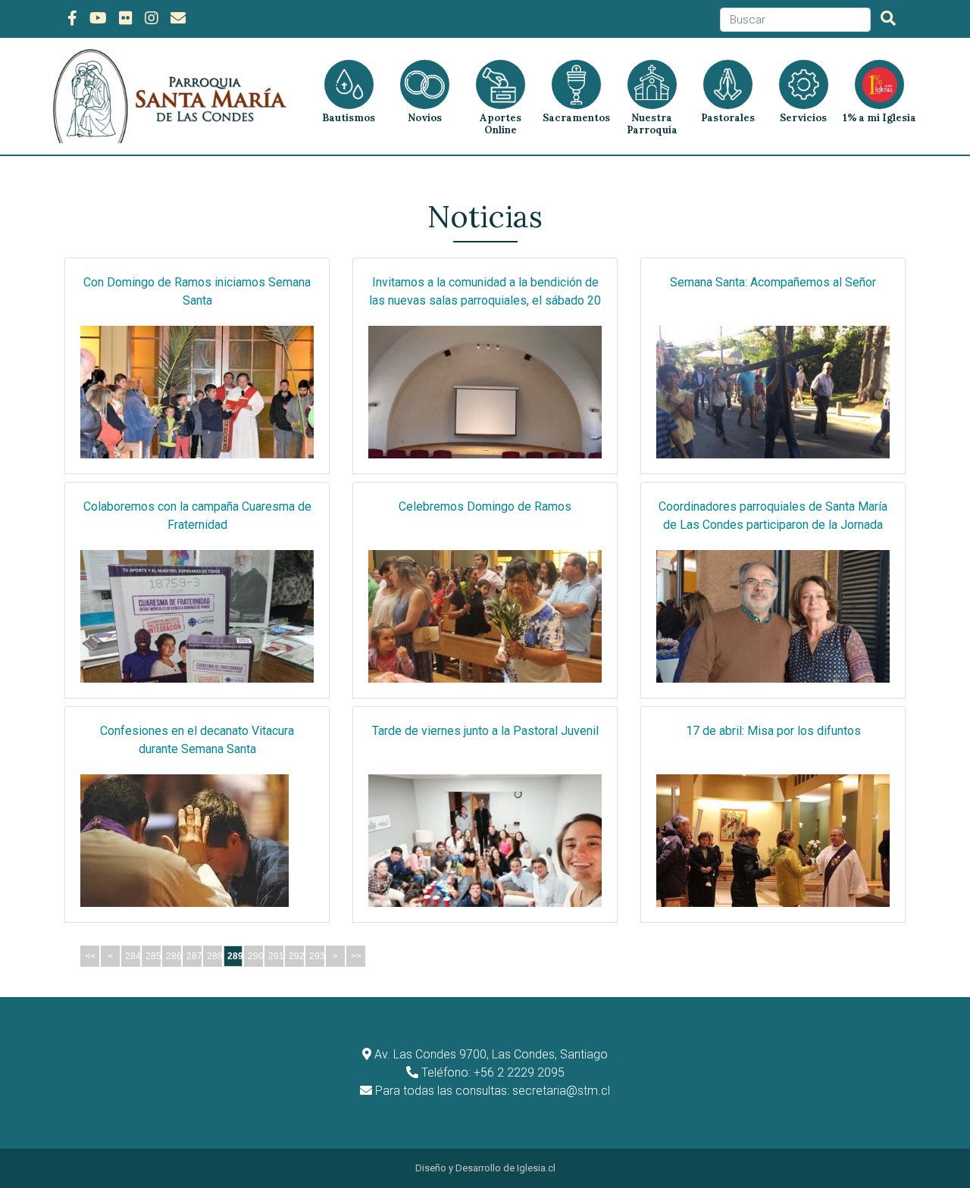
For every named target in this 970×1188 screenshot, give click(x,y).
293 (317, 956)
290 (256, 956)
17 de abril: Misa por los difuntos (773, 731)
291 (276, 956)
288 (215, 956)
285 (153, 956)
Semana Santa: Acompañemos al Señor (773, 282)
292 (297, 956)
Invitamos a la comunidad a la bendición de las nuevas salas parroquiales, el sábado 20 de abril (485, 300)
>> (356, 956)
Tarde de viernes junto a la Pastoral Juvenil (485, 731)
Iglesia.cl (536, 1168)
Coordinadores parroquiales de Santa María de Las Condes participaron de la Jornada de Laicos (773, 524)
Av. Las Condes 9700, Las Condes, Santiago (491, 1054)
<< (90, 956)
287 (194, 956)
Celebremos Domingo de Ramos (485, 506)
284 (133, 956)
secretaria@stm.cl (561, 1090)
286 (174, 956)
